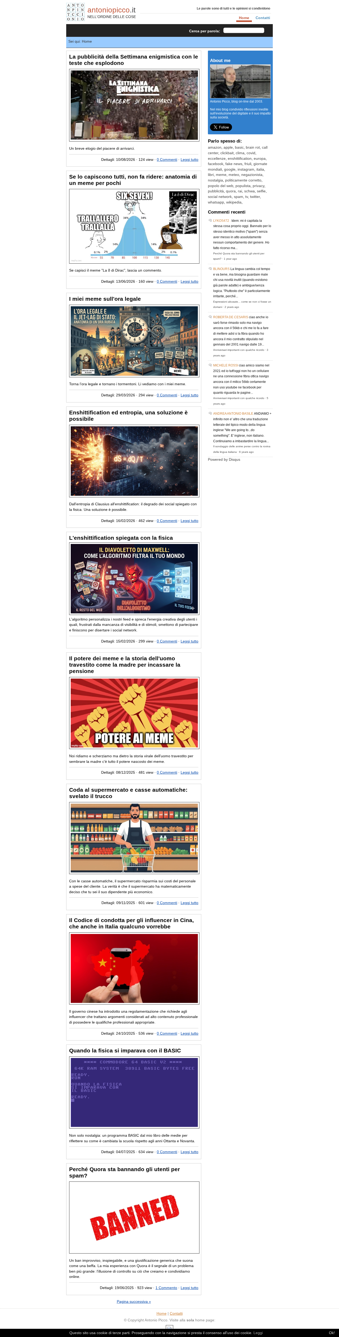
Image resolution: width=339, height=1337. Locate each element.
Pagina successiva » (134, 1302)
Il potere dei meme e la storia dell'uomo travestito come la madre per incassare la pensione (124, 664)
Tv (246, 197)
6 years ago (246, 451)
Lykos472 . (222, 221)
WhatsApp (216, 202)
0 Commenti (167, 160)
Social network (220, 197)
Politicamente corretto (243, 180)
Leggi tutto (189, 160)
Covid (251, 153)
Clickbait (227, 153)
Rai (240, 191)
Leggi (258, 1333)
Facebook (215, 164)
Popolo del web (220, 186)
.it (111, 10)
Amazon (214, 147)
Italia (260, 169)
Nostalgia (215, 180)
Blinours (221, 269)
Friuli (247, 164)
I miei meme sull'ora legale (105, 299)
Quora (231, 191)
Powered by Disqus (224, 460)
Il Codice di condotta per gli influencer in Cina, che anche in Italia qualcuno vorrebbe (131, 923)
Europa (260, 159)
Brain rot (253, 147)
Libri (211, 175)
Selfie (261, 191)
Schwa (249, 191)
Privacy (258, 186)
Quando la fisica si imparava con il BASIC (125, 1050)
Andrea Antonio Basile (233, 413)
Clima (240, 153)
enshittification (240, 159)
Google (229, 169)
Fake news (233, 164)
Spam (238, 197)
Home (162, 1314)
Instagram (246, 169)
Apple (228, 147)
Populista (243, 186)
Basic (239, 147)
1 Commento (166, 1288)
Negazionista (251, 175)
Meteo (234, 175)
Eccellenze (217, 159)
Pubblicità (216, 191)
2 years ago (232, 307)
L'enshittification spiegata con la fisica (121, 538)
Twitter (255, 197)
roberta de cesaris (230, 317)
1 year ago (230, 258)
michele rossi (225, 365)
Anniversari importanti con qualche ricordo (238, 349)
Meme (221, 175)
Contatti (263, 18)
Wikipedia (234, 202)
